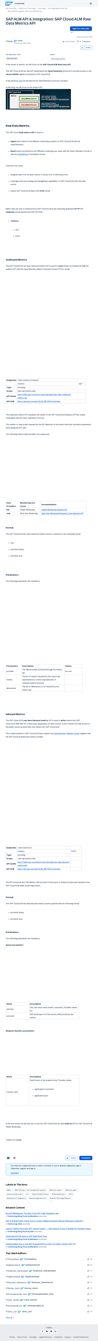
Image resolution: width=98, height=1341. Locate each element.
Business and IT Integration (16, 1198)
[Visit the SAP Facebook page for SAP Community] (43, 1331)
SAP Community (11, 8)
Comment (15, 1173)
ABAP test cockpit (55, 1190)
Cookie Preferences (81, 1337)
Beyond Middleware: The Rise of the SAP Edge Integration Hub (32, 1213)
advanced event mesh (14, 1194)
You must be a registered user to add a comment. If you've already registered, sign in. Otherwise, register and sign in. (46, 1167)
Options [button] (71, 32)
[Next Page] (50, 1202)
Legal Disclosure (45, 1337)
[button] (82, 48)
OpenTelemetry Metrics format (66, 733)
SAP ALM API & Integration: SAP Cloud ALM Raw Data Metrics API (48, 21)
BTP (70, 1194)
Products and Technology (26, 8)
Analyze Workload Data (39, 1194)
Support (68, 1337)
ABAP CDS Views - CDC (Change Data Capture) (30, 1190)
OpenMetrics (22, 154)
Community (19, 3)
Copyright (33, 1337)
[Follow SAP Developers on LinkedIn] (55, 1331)
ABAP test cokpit (70, 1190)
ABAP (8, 1190)
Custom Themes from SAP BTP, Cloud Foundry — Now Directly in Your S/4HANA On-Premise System (48, 1229)
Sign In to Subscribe (81, 29)
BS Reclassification (58, 1194)
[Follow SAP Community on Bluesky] (47, 1331)
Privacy (12, 1337)
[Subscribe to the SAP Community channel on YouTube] (51, 1331)
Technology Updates (58, 59)
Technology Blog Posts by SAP (57, 8)
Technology (41, 8)
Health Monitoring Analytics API (54, 510)
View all (9, 1318)
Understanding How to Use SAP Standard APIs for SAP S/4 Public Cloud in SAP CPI (41, 1244)
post (20, 81)
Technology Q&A (14, 1224)
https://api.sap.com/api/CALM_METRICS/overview (39, 401)
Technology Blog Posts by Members (22, 1216)
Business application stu (37, 1198)
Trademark (58, 1337)
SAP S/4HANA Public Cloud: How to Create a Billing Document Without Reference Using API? (44, 1221)
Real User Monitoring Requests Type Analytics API (62, 513)
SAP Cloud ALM (12, 58)
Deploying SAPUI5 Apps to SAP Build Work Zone (26, 1236)
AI (26, 1194)
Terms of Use (22, 1337)
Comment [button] (85, 1158)
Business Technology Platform (60, 1198)
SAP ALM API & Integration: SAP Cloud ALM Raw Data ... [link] (25, 11)
